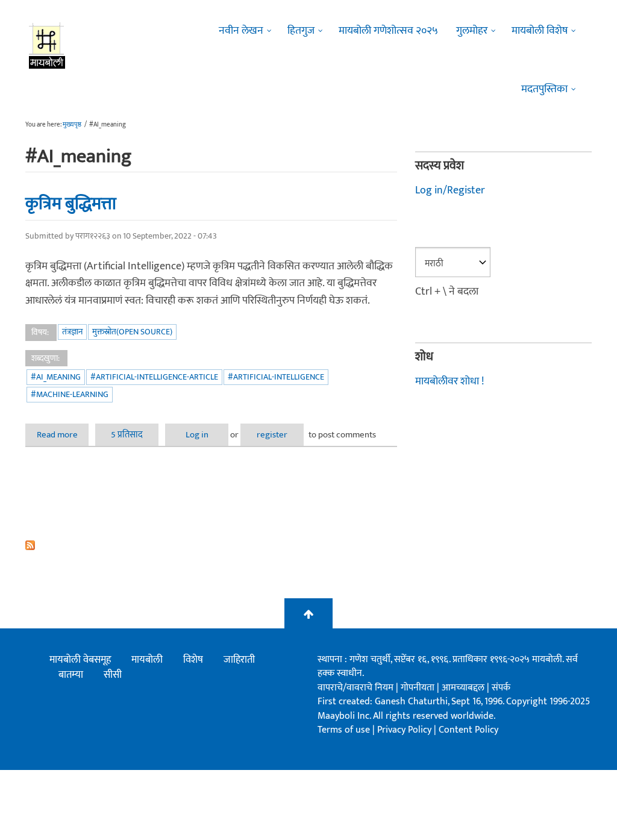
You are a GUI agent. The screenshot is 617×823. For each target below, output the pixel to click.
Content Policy (468, 730)
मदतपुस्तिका (544, 89)
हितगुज (301, 31)
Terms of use (344, 730)
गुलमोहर (471, 31)
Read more (63, 434)
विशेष (193, 659)
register (272, 434)
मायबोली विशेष (540, 31)
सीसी (113, 674)
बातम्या (70, 674)
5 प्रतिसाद (127, 434)
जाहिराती (239, 659)
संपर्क (501, 688)
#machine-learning (69, 394)
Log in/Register (450, 190)
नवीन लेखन (241, 31)
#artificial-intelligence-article (154, 377)
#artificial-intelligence (276, 377)
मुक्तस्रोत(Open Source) (132, 332)
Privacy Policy (405, 730)
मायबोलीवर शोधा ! (449, 381)
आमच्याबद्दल (464, 688)
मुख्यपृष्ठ (72, 124)
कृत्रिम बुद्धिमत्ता (70, 203)
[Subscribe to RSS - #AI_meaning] (211, 545)
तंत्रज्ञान (72, 332)
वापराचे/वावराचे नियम (355, 688)
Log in (197, 434)
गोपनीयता (419, 688)
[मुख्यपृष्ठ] (47, 45)
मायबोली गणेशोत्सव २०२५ (388, 31)
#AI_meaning (56, 377)
